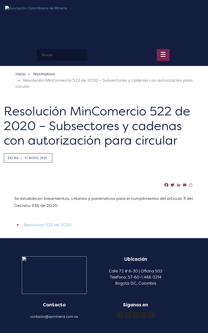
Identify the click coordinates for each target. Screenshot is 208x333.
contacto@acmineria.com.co (54, 317)
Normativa (44, 74)
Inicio (20, 74)
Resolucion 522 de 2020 (47, 224)
